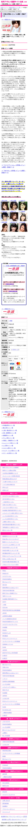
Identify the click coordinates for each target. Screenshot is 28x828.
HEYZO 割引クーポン (8, 499)
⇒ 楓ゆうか (13, 211)
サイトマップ (6, 812)
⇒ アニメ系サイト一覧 (8, 438)
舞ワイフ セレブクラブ (8, 730)
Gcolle (4, 647)
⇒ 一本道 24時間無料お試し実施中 (14, 266)
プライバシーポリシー (8, 809)
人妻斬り (4, 733)
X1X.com (4, 607)
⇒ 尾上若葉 (13, 200)
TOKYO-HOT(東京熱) (8, 590)
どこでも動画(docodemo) (9, 618)
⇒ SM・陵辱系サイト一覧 (9, 433)
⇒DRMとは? (15, 349)
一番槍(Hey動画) (7, 712)
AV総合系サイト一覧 (14, 7)
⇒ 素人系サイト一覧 (7, 428)
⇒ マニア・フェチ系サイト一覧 (10, 450)
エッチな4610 (6, 684)
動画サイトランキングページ (10, 542)
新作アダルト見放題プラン (9, 593)
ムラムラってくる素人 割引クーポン (12, 513)
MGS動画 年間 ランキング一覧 (11, 553)
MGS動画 (5, 635)
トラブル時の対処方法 (8, 484)
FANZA (4, 630)
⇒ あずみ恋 (22, 222)
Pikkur (4, 570)
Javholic (4, 650)
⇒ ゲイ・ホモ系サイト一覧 (9, 453)
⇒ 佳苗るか (4, 211)
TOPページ (4, 7)
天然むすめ (5, 667)
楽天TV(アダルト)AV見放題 (10, 652)
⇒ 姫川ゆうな (13, 222)
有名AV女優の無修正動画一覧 (10, 561)
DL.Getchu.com (6, 710)
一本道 (10, 320)
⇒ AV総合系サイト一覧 (8, 425)
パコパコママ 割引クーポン (10, 507)
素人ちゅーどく (6, 582)
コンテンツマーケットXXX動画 (11, 641)
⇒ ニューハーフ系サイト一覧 (10, 443)
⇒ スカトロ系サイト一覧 (9, 448)
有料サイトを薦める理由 (9, 470)
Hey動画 (4, 627)
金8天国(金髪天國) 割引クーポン (11, 524)
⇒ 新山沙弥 (4, 200)
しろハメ (4, 678)
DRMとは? (5, 490)
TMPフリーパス (6, 596)
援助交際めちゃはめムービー (10, 587)
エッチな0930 (6, 727)
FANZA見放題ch (7, 579)
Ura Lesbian (5, 783)
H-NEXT (4, 658)
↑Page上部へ (22, 785)
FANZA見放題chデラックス (10, 621)
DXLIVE (4, 791)
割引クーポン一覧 (7, 530)
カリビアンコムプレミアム (9, 624)
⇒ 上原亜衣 (22, 211)
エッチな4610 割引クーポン (10, 516)
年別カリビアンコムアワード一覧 (11, 556)
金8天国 (4, 774)
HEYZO (4, 585)
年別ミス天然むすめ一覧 (9, 559)
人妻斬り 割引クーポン (8, 521)
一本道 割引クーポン (8, 502)
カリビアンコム (6, 576)
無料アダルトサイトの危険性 (10, 467)
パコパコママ (6, 721)
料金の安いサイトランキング (10, 539)
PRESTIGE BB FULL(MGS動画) (11, 610)
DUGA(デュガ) (6, 633)
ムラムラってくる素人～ (9, 687)
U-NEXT (4, 655)
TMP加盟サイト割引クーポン (10, 527)
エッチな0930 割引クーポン (10, 519)
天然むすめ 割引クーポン (9, 504)
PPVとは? (5, 487)
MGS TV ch (5, 690)
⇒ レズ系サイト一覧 (7, 445)
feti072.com (5, 785)
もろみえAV (5, 698)
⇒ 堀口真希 (4, 222)
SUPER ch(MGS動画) (8, 681)
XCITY (4, 602)
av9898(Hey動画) (7, 616)
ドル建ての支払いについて (9, 481)
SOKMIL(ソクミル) (7, 644)
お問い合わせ (6, 800)
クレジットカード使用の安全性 (11, 476)
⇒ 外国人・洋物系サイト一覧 (10, 440)
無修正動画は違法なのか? (9, 479)
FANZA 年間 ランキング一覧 (10, 550)
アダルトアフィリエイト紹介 (10, 564)
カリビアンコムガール (8, 794)
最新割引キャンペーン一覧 (9, 536)
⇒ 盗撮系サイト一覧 (7, 435)
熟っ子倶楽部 (6, 735)
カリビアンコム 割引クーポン (10, 496)
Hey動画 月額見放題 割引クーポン (11, 510)
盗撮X (4, 756)
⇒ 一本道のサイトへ (8, 19)
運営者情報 (5, 803)
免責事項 (4, 806)
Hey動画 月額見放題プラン (9, 599)
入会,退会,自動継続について (10, 473)
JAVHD (4, 613)
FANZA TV (5, 573)
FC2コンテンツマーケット (9, 638)
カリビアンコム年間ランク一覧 (11, 544)
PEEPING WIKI (6, 750)
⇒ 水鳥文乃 (22, 200)
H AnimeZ (5, 765)
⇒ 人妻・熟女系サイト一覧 (9, 430)
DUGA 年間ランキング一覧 (10, 547)
